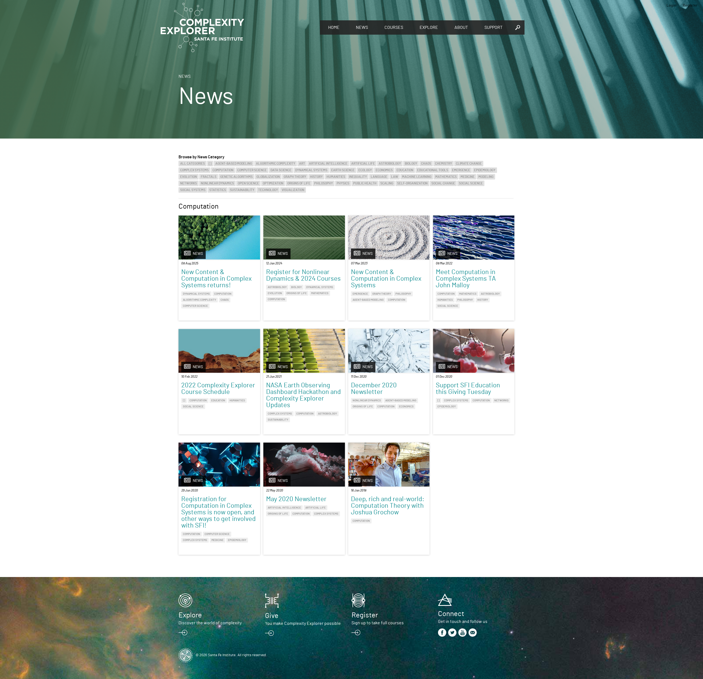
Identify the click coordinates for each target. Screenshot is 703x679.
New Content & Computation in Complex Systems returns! (216, 279)
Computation (223, 170)
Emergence (461, 170)
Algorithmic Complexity (275, 163)
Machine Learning (416, 176)
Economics (384, 170)
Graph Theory (295, 176)
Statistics (217, 190)
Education (405, 170)
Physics (343, 183)
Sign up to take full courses (378, 623)
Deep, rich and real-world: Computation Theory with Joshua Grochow (387, 506)
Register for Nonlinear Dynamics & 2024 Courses (303, 275)
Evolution (188, 176)
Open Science (248, 183)
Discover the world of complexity (210, 623)
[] (210, 163)
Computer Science (252, 170)
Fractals (208, 176)
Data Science (280, 170)
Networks (188, 183)
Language (379, 176)
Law (394, 176)
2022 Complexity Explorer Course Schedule (218, 388)
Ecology (365, 170)
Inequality (358, 176)
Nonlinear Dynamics (217, 183)
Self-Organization (412, 183)
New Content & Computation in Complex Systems (386, 279)
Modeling (485, 176)
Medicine (468, 176)
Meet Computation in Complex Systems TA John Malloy (466, 279)
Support (493, 27)
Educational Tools (432, 170)
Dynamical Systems (311, 170)
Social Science (471, 183)
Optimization (273, 183)
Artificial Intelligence (328, 163)
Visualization (293, 190)
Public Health (364, 183)
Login (671, 5)
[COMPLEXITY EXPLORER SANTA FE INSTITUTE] (237, 27)
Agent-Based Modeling (233, 163)
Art (302, 163)
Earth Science (343, 170)
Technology (268, 190)
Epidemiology (484, 170)
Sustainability (242, 190)
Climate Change (469, 163)
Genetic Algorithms (236, 176)
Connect (451, 613)
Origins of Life (298, 183)
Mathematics (446, 176)
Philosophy (323, 183)
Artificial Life (363, 163)
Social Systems (192, 190)
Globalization (268, 176)
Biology (411, 163)
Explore (429, 27)
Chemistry (443, 163)
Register (690, 5)
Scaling (386, 183)
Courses (393, 27)
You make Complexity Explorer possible (303, 623)
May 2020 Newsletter (296, 499)
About (461, 27)
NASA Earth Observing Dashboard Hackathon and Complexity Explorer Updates (303, 395)
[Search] (518, 27)
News (362, 27)
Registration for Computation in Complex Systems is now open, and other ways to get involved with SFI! (218, 512)
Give (271, 615)
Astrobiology (390, 163)
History (316, 176)
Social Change (443, 183)
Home (333, 27)
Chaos (426, 163)
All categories (192, 163)
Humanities (336, 176)
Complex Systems (194, 170)
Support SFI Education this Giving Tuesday (468, 388)
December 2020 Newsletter (374, 388)
